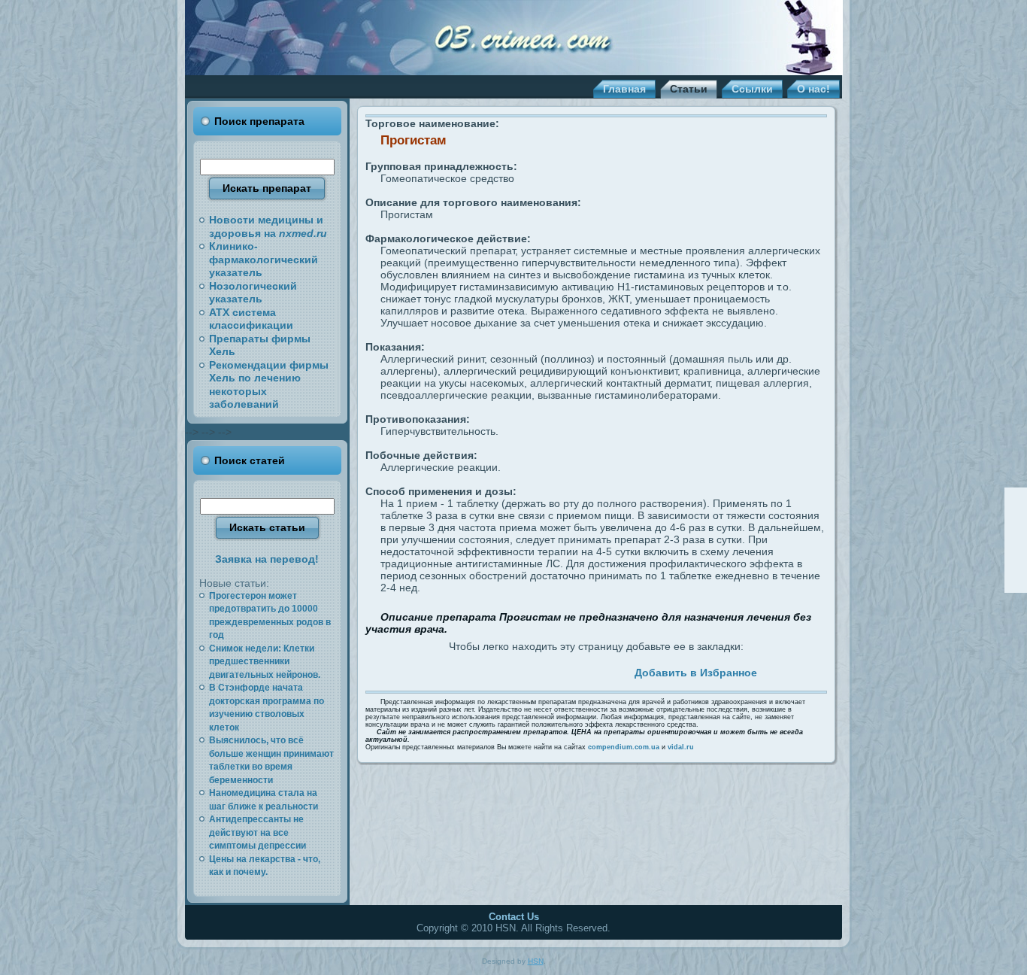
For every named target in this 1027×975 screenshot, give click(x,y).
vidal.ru (681, 747)
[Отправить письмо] (1015, 540)
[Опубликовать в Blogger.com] (597, 670)
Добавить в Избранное (696, 673)
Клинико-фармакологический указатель (263, 259)
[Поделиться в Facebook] (459, 670)
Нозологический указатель (253, 292)
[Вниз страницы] (1015, 581)
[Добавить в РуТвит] (545, 670)
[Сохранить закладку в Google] (493, 670)
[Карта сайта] (1015, 560)
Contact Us (514, 916)
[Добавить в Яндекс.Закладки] (562, 670)
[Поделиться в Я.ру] (580, 670)
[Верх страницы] (1015, 499)
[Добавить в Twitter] (441, 670)
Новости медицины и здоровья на (268, 226)
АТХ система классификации (251, 319)
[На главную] (1015, 520)
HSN (536, 961)
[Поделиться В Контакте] (528, 670)
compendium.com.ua (623, 747)
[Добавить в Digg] (614, 670)
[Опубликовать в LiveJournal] (476, 670)
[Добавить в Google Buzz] (510, 670)
